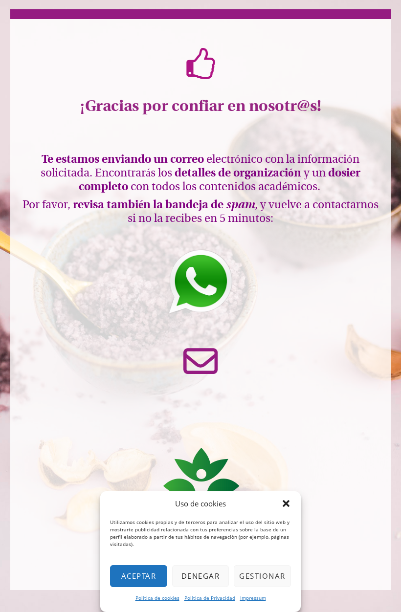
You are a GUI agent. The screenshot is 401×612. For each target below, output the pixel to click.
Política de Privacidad (209, 597)
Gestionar (262, 576)
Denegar (200, 576)
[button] (286, 503)
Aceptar (138, 576)
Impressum (253, 597)
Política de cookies (157, 597)
